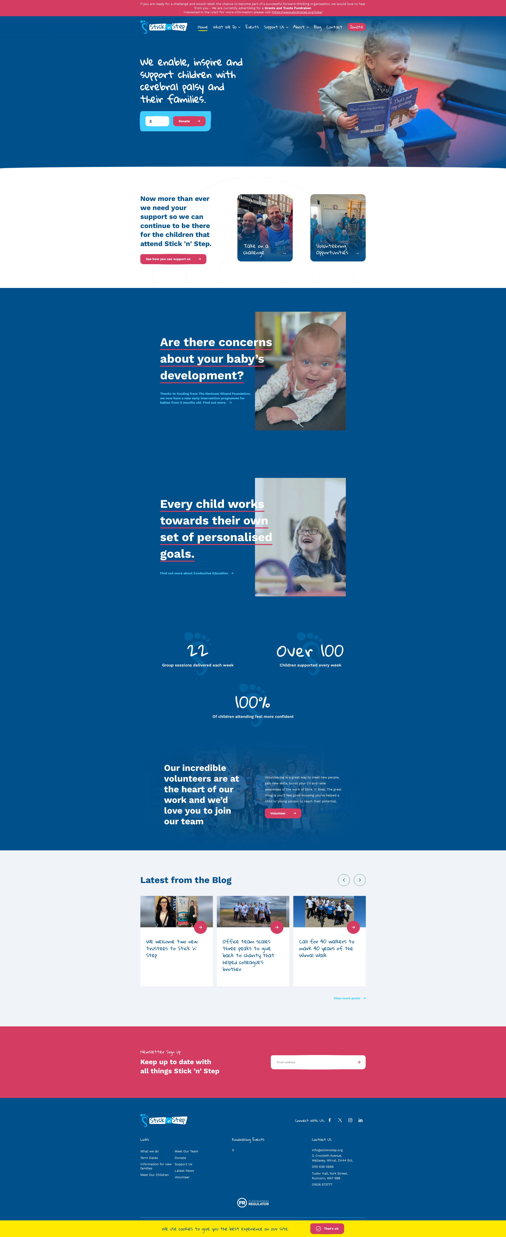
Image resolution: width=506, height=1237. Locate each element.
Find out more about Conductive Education (194, 573)
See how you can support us (168, 259)
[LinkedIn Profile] (361, 1121)
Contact (335, 27)
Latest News (184, 1171)
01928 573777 (322, 1184)
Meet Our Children (154, 1175)
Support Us (274, 27)
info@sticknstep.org (327, 1150)
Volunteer (278, 813)
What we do (149, 1151)
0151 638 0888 (323, 1167)
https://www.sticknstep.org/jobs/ (297, 12)
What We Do (224, 27)
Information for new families (156, 1166)
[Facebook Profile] (330, 1121)
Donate (356, 27)
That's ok (331, 1228)
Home (203, 27)
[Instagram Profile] (350, 1121)
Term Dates (149, 1158)
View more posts (347, 998)
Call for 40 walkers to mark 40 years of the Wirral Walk (326, 948)
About (299, 27)
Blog (317, 27)
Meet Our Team (186, 1151)
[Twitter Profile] (340, 1121)
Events (252, 27)
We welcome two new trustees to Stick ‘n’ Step (171, 948)
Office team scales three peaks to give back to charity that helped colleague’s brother (249, 955)
